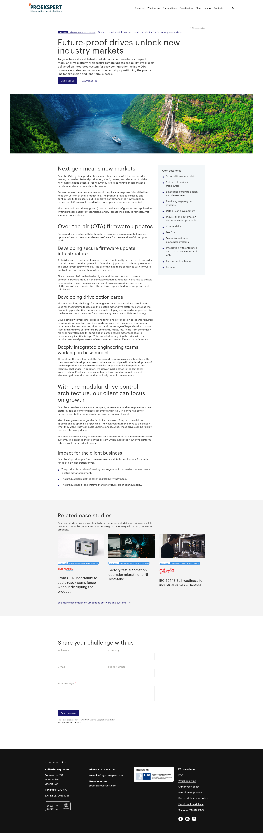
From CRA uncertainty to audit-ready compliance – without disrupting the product (78, 584)
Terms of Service (68, 722)
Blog (198, 7)
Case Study (78, 563)
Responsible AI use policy (193, 798)
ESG (180, 775)
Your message (67, 683)
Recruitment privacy (190, 792)
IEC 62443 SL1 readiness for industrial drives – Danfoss (181, 582)
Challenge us (67, 80)
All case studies (198, 28)
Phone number (116, 666)
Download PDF (90, 80)
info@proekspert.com (110, 775)
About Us (139, 7)
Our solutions (170, 7)
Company (113, 650)
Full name (64, 650)
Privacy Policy (109, 719)
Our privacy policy (189, 786)
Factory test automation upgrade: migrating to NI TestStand (128, 574)
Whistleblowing (187, 780)
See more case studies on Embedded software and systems (92, 602)
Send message (68, 713)
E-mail (62, 666)
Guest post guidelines (190, 803)
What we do (153, 7)
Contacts (218, 7)
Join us (207, 7)
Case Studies (186, 7)
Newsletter (189, 769)
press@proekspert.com (102, 785)
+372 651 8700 (106, 769)
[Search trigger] (233, 8)
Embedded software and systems (82, 32)
